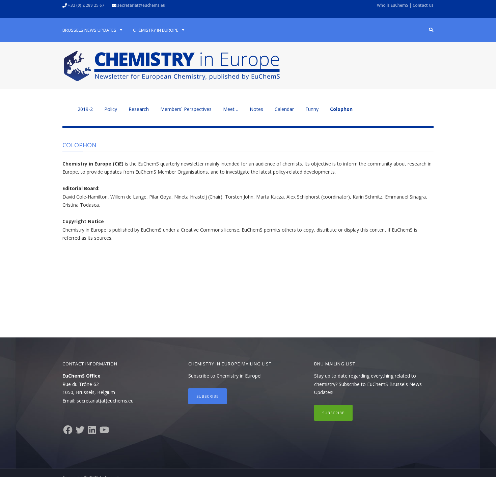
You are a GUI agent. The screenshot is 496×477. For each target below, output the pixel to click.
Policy (110, 109)
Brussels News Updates (89, 30)
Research (139, 109)
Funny (312, 109)
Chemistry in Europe (155, 30)
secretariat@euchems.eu (141, 5)
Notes (256, 109)
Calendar (284, 109)
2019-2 (85, 109)
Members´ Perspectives (186, 109)
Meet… (230, 109)
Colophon (341, 109)
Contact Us (423, 5)
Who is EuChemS (392, 5)
